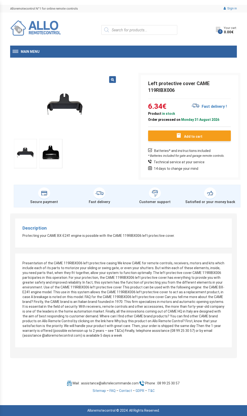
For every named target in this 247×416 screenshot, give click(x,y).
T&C (151, 391)
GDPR (140, 391)
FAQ (113, 391)
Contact (125, 391)
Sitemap (99, 391)
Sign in (231, 8)
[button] (112, 79)
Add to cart (193, 136)
